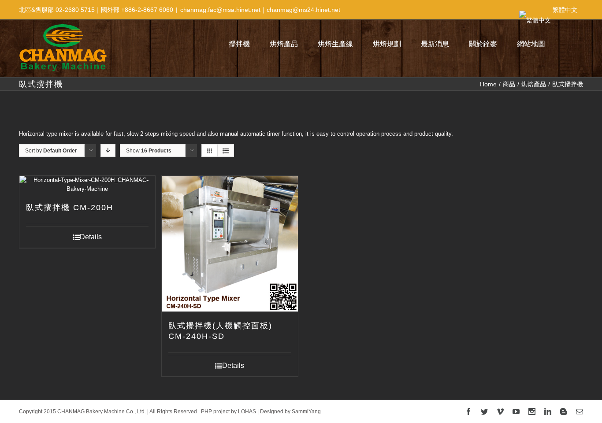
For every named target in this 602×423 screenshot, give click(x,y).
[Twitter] (484, 411)
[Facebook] (468, 411)
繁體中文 (565, 9)
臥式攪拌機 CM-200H (69, 207)
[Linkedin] (547, 411)
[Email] (579, 411)
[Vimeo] (500, 411)
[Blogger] (563, 411)
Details (91, 237)
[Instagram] (531, 411)
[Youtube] (516, 411)
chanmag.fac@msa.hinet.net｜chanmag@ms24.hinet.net (260, 9)
